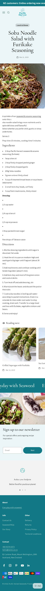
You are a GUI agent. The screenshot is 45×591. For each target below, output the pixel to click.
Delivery (28, 520)
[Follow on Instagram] (10, 565)
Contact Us (7, 520)
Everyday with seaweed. (12, 507)
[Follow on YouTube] (22, 565)
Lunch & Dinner (22, 25)
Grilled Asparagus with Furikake (16, 365)
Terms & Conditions (33, 534)
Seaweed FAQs (8, 525)
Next (32, 450)
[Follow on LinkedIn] (28, 565)
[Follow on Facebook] (4, 565)
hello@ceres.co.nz (10, 550)
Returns (28, 525)
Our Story (6, 529)
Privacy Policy (30, 529)
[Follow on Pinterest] (16, 565)
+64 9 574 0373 (8, 547)
